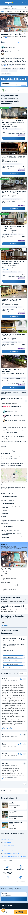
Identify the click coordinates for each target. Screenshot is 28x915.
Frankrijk (4, 860)
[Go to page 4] (14, 153)
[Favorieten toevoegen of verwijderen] (23, 7)
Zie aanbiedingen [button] (14, 138)
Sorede (10, 860)
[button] (3, 910)
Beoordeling (5, 625)
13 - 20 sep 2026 (4, 912)
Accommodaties (9, 11)
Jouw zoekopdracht (5, 83)
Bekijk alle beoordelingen (22, 42)
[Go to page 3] (13, 153)
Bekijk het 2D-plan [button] (6, 269)
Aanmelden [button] (14, 899)
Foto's (2, 11)
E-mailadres (4, 893)
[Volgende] (25, 113)
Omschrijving (18, 11)
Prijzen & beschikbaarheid (20, 912)
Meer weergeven (8, 65)
